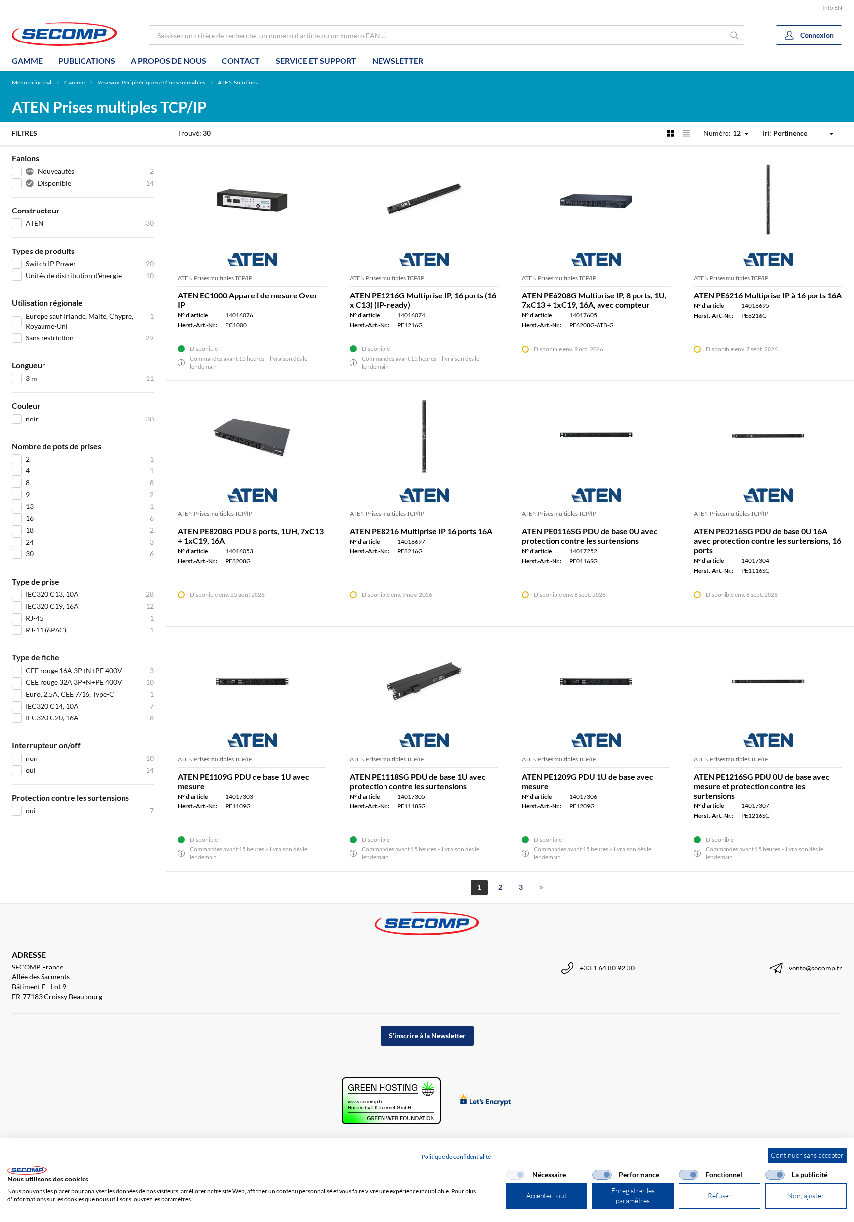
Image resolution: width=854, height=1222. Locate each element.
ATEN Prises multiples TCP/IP (215, 278)
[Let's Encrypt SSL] (484, 1101)
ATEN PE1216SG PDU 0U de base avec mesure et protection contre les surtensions (762, 786)
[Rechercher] (734, 35)
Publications (86, 60)
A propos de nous (168, 60)
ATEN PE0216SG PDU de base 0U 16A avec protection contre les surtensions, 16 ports (767, 540)
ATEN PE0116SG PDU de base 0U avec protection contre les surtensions (590, 535)
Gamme (27, 60)
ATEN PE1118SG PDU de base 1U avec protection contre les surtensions (418, 781)
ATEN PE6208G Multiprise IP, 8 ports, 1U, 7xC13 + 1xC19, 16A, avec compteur (594, 300)
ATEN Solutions (238, 82)
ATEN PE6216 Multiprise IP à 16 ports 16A (768, 295)
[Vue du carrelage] (671, 133)
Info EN (832, 7)
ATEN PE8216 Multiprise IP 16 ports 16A (421, 531)
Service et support (316, 60)
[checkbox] (515, 1175)
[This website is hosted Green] (391, 1100)
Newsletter (397, 60)
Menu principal (31, 82)
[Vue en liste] (686, 133)
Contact (241, 60)
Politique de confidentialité (456, 1156)
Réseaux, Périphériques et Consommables (151, 82)
